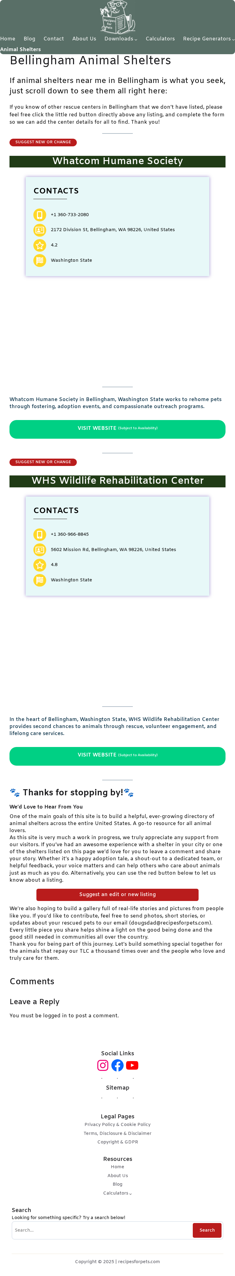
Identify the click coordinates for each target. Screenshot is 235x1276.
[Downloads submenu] (135, 39)
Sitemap (117, 1088)
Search (207, 1230)
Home (7, 39)
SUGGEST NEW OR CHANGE (43, 142)
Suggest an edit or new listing (117, 894)
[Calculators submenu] (130, 1193)
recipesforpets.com (139, 1262)
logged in (55, 1016)
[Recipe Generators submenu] (233, 39)
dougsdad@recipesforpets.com (170, 923)
